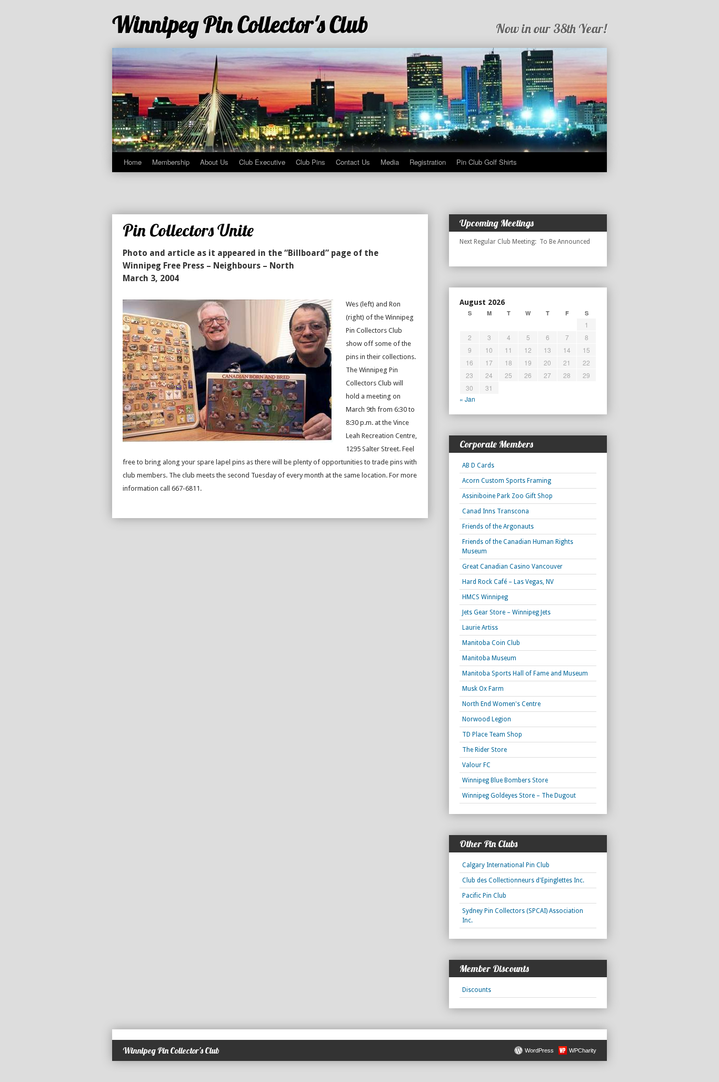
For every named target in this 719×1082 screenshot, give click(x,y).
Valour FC (476, 765)
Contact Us (353, 162)
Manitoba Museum (489, 658)
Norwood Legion (486, 719)
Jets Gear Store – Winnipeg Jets (506, 612)
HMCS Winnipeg (485, 597)
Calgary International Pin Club (506, 865)
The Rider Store (484, 749)
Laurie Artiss (480, 627)
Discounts (476, 990)
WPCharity (582, 1050)
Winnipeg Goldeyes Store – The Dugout (519, 795)
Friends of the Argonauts (498, 526)
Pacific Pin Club (484, 895)
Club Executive (262, 162)
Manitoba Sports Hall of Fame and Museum (525, 673)
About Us (214, 162)
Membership (170, 162)
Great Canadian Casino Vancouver (512, 566)
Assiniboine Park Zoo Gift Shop (507, 496)
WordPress (539, 1050)
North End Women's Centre (501, 704)
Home (133, 162)
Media (390, 162)
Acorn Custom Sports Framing (506, 480)
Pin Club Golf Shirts (486, 162)
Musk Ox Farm (483, 688)
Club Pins (310, 162)
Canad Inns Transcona (495, 511)
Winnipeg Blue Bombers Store (505, 780)
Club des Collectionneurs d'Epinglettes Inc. (523, 880)
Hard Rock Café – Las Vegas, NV (508, 581)
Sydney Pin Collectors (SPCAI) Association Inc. (522, 915)
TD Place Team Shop (492, 734)
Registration (428, 162)
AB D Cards (478, 465)
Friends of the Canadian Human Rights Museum (517, 546)
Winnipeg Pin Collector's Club (240, 24)
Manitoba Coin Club (491, 643)
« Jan (467, 398)
